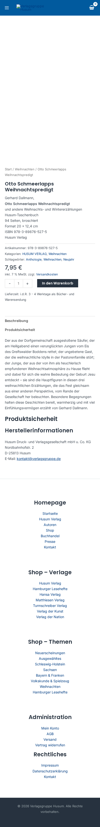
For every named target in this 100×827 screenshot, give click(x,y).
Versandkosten (47, 274)
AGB (50, 734)
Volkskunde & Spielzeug (50, 681)
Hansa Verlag (50, 594)
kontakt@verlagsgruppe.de (39, 459)
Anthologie (34, 259)
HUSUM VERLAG (34, 254)
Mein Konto (50, 728)
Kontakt (50, 547)
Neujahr (68, 259)
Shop (50, 530)
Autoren (50, 525)
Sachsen (50, 670)
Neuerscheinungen (50, 653)
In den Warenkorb (57, 283)
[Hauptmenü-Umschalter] (7, 8)
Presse (50, 541)
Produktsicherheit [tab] (20, 330)
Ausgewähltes (50, 658)
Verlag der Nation (50, 617)
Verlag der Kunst (50, 611)
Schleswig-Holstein (50, 664)
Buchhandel (50, 536)
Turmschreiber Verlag (50, 605)
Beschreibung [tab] (16, 321)
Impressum (50, 765)
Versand (50, 739)
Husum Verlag (50, 519)
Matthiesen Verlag (50, 600)
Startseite (50, 513)
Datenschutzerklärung (50, 771)
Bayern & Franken (50, 675)
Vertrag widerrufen (50, 745)
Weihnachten (24, 169)
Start (8, 169)
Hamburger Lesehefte (50, 589)
